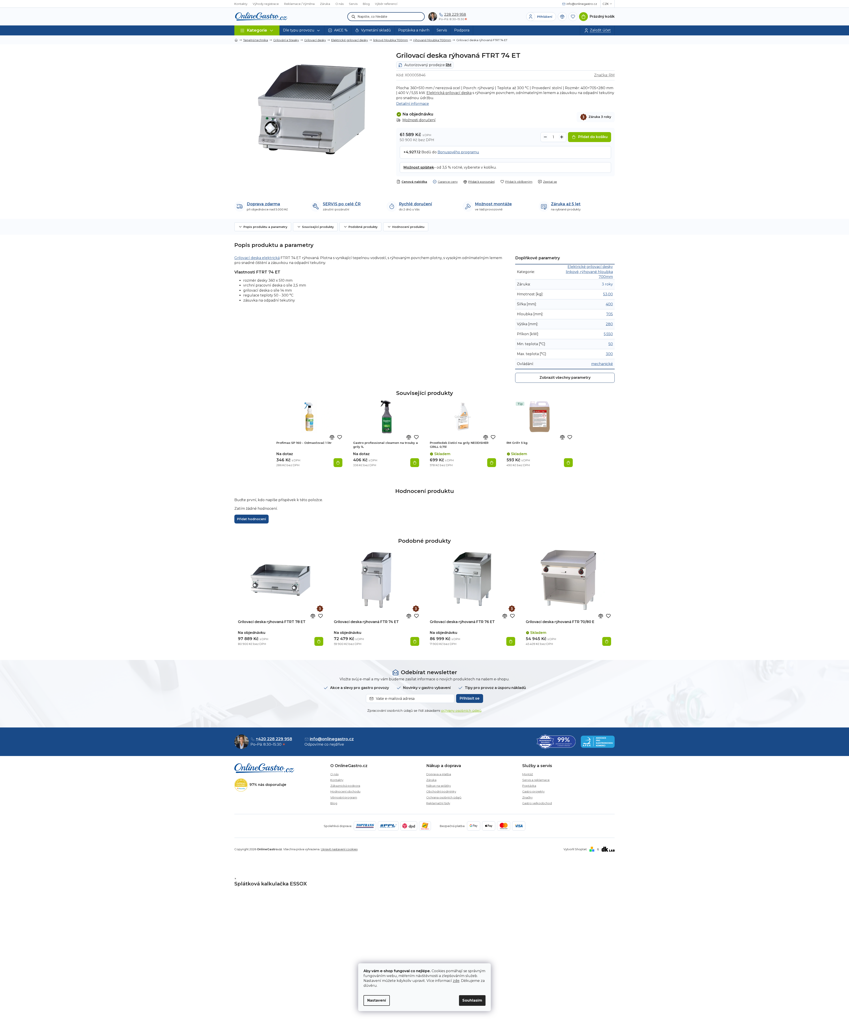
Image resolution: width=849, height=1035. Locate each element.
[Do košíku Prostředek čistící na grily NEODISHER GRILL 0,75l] (491, 462)
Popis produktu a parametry (265, 227)
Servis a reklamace (536, 780)
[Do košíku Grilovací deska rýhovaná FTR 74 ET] (414, 641)
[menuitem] (301, 30)
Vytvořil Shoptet (575, 849)
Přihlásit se (470, 698)
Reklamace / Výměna (299, 4)
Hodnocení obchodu (345, 791)
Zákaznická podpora (345, 785)
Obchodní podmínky (441, 791)
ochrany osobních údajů (461, 710)
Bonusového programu (458, 152)
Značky (527, 797)
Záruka (325, 4)
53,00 (608, 294)
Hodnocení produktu (408, 227)
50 (610, 344)
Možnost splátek (418, 167)
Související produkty (318, 227)
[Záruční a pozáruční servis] (320, 608)
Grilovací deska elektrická (257, 258)
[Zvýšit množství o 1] (561, 137)
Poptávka (529, 785)
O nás (339, 4)
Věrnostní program (343, 797)
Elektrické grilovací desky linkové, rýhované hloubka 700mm (589, 272)
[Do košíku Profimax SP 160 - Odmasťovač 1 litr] (338, 462)
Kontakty (240, 4)
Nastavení (376, 1000)
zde (456, 981)
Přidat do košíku (593, 137)
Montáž (527, 774)
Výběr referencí (386, 4)
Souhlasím (472, 1000)
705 (609, 314)
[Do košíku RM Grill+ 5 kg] (568, 462)
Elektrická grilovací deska (449, 93)
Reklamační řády (438, 803)
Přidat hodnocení (251, 519)
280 (609, 324)
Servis (353, 4)
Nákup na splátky (438, 785)
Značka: (604, 75)
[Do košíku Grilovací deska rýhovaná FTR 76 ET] (510, 641)
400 (609, 304)
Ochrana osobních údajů (443, 797)
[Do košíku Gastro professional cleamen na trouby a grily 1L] (414, 462)
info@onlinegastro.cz (332, 739)
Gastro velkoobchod (537, 803)
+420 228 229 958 (274, 739)
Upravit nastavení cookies (339, 849)
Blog (366, 4)
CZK (605, 4)
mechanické (602, 364)
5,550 (608, 334)
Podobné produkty (363, 227)
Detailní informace (412, 104)
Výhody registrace (266, 4)
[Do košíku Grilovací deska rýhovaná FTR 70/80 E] (606, 641)
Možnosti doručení (419, 120)
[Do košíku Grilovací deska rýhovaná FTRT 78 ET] (318, 641)
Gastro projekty (533, 791)
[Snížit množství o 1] (545, 137)
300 (609, 354)
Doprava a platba (438, 774)
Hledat (353, 16)
